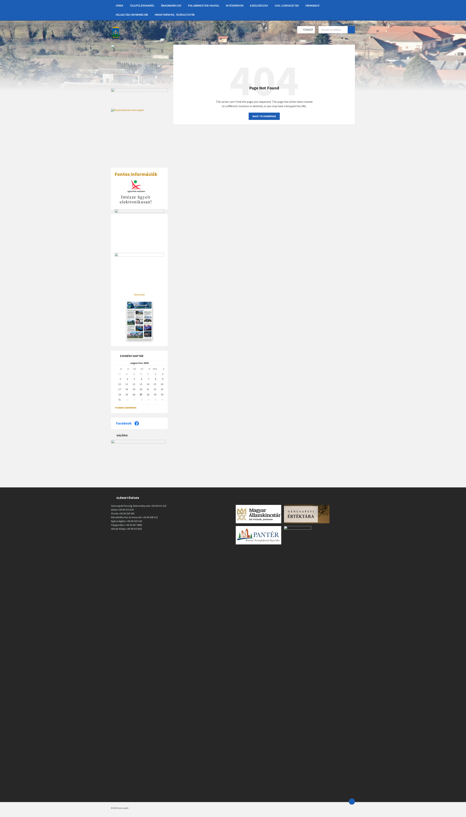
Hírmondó (139, 294)
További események (126, 407)
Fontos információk (136, 174)
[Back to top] (352, 801)
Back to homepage (264, 116)
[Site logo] (115, 37)
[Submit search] (351, 29)
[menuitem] (119, 5)
